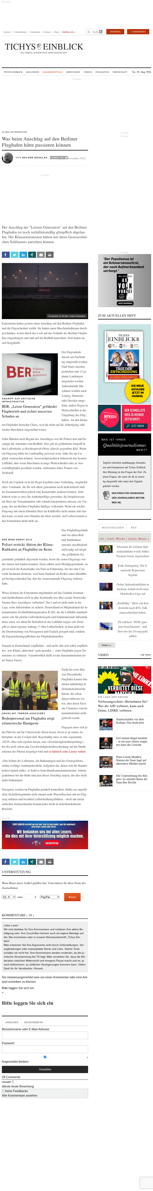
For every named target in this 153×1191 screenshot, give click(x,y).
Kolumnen (32, 71)
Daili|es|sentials (53, 71)
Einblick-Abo (68, 31)
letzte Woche (116, 538)
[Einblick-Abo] (124, 364)
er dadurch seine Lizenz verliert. (67, 751)
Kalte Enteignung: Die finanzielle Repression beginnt (133, 570)
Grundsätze (35, 31)
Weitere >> (106, 645)
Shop (56, 31)
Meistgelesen (113, 527)
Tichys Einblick (13, 71)
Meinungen (73, 71)
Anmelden (115, 31)
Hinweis (38, 968)
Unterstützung (20, 31)
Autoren (6, 31)
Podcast (47, 31)
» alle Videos (145, 655)
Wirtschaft (120, 71)
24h (101, 538)
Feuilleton (102, 71)
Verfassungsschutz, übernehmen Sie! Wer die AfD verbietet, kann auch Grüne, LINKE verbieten (123, 705)
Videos (88, 71)
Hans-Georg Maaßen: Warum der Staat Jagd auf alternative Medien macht (131, 760)
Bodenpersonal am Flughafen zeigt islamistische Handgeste (28, 721)
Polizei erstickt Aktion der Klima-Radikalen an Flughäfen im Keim (28, 547)
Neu (134, 527)
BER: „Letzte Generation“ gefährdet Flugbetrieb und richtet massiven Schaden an (29, 411)
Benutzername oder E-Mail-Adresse (25, 1029)
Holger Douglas (34, 157)
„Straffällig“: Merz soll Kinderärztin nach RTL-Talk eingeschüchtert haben (132, 607)
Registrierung (33, 1022)
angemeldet (25, 977)
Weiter (72, 897)
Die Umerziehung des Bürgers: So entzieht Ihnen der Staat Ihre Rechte (132, 779)
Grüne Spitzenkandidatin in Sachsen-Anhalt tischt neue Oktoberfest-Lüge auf (133, 589)
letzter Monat (137, 538)
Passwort (8, 1043)
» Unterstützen (138, 31)
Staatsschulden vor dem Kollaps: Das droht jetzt (130, 721)
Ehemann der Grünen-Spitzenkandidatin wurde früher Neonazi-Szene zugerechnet (132, 551)
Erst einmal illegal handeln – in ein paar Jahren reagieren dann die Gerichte (132, 741)
